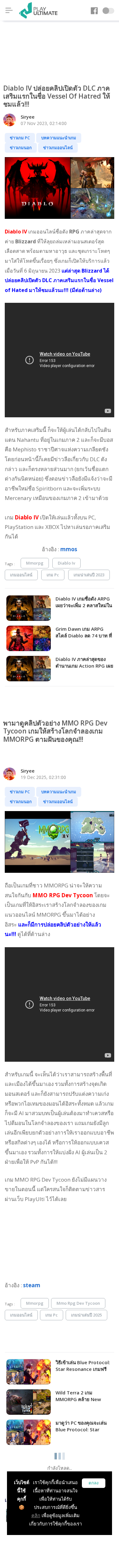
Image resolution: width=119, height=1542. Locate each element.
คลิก (35, 1515)
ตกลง (94, 1483)
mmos (68, 549)
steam (31, 1285)
